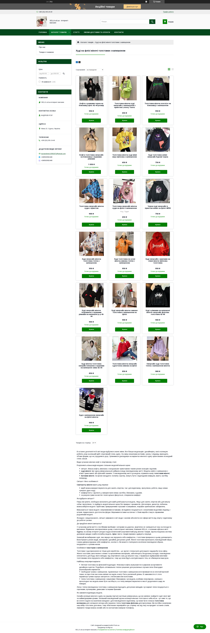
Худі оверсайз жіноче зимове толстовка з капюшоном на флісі (124, 312)
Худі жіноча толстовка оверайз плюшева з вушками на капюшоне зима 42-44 (91, 366)
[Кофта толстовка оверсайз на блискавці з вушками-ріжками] (91, 139)
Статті (76, 32)
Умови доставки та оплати (97, 32)
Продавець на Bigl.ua (105, 627)
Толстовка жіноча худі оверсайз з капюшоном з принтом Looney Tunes (125, 105)
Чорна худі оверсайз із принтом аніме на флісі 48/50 (158, 207)
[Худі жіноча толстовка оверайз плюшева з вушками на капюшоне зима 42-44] (91, 348)
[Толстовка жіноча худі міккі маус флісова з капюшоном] (124, 139)
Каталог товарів (58, 32)
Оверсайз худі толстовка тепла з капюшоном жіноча (158, 365)
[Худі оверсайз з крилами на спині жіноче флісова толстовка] (157, 244)
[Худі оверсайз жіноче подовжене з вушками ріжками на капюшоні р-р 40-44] (91, 295)
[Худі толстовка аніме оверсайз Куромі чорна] (157, 139)
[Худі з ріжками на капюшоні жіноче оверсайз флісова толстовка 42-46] (157, 295)
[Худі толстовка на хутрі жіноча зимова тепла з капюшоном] (124, 244)
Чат (201, 627)
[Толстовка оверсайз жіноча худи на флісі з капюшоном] (124, 191)
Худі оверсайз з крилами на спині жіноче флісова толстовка (157, 261)
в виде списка (172, 69)
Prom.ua (116, 625)
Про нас (42, 47)
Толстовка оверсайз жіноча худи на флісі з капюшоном (124, 207)
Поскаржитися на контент (106, 630)
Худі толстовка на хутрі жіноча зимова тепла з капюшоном (124, 261)
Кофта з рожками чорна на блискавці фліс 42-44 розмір (91, 104)
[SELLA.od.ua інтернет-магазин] (41, 26)
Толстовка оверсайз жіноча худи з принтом (91, 207)
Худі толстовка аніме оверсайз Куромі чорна (157, 156)
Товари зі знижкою (46, 52)
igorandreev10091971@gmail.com (53, 154)
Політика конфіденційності (125, 630)
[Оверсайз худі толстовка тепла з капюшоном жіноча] (157, 348)
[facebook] (77, 62)
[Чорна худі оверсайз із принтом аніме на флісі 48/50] (157, 191)
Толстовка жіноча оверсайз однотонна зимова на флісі (124, 365)
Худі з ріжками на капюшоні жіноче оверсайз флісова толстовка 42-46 (158, 312)
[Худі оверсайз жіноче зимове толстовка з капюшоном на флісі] (124, 295)
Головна (43, 32)
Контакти (118, 32)
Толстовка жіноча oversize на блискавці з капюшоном (158, 104)
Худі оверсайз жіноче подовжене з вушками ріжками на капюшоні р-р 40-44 (91, 313)
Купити (91, 120)
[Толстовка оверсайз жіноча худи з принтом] (91, 191)
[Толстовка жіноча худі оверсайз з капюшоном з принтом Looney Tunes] (124, 88)
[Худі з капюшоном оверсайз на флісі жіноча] (91, 400)
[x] (79, 62)
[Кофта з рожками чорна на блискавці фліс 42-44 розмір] (91, 88)
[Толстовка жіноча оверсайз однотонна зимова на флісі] (124, 348)
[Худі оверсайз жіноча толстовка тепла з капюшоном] (91, 244)
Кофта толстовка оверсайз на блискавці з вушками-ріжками (91, 157)
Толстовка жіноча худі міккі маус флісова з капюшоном (124, 156)
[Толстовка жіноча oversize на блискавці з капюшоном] (157, 88)
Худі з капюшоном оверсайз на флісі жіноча (91, 416)
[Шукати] (152, 21)
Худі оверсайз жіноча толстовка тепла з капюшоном (91, 261)
